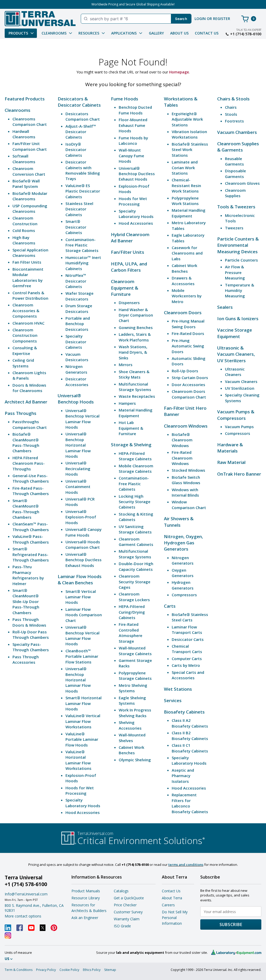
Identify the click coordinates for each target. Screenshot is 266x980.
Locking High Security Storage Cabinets (134, 502)
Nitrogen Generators (76, 369)
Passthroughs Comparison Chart (29, 424)
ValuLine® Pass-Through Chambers (30, 539)
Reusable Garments (234, 161)
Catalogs (121, 890)
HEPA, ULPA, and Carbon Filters (129, 267)
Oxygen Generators (183, 572)
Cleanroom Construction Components (24, 335)
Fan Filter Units (26, 262)
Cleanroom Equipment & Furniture (124, 287)
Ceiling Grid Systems (23, 363)
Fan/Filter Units (127, 252)
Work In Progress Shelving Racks (135, 712)
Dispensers (129, 302)
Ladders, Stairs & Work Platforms (135, 337)
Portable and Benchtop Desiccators (77, 324)
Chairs (231, 107)
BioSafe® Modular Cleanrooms (29, 196)
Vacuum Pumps (239, 426)
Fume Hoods (124, 99)
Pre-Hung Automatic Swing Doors (188, 346)
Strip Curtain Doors (190, 377)
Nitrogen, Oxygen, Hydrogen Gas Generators (183, 542)
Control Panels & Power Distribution (30, 295)
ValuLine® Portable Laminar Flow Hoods (81, 739)
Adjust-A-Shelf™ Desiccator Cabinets (80, 132)
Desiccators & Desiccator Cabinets (79, 102)
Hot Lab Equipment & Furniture (131, 428)
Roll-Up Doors (185, 370)
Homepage (179, 72)
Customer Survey (128, 911)
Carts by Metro (186, 665)
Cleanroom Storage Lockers (134, 596)
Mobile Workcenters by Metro (187, 296)
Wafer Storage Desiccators (79, 296)
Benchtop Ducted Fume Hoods (135, 110)
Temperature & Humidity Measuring (239, 290)
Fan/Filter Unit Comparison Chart (29, 146)
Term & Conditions (18, 970)
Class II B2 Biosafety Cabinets (190, 735)
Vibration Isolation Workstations (189, 134)
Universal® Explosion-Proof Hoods (80, 517)
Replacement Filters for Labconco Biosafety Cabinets (190, 803)
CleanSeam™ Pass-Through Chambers (30, 526)
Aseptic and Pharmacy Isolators (183, 775)
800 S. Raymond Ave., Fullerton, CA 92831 (34, 908)
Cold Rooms (23, 230)
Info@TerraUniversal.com (26, 894)
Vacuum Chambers (237, 132)
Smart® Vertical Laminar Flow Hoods (80, 597)
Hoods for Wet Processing (79, 790)
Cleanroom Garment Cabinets (136, 541)
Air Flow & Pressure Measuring (235, 272)
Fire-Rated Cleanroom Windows (182, 458)
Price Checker (125, 904)
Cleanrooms (17, 110)
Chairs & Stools (233, 99)
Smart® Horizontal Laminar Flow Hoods (83, 703)
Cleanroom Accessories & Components (25, 310)
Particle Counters (241, 260)
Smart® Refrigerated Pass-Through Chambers (30, 554)
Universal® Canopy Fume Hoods (83, 532)
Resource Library (85, 897)
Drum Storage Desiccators (78, 308)
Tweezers (234, 227)
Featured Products (25, 99)
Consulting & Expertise (24, 350)
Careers (168, 904)
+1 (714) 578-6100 (245, 34)
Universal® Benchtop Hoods (76, 399)
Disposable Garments (235, 173)
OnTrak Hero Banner (239, 474)
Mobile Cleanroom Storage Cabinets (136, 468)
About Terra (172, 897)
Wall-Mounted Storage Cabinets (135, 650)
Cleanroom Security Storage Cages (134, 581)
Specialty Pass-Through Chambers (30, 647)
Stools (231, 114)
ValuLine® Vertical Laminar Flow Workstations (82, 721)
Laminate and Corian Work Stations (185, 167)
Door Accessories (188, 384)
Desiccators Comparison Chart (82, 116)
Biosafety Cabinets (184, 712)
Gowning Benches (136, 327)
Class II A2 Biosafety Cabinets (190, 723)
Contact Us (206, 33)
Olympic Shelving (135, 759)
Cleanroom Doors (183, 313)
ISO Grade (122, 925)
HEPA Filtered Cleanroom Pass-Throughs (28, 463)
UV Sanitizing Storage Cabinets (135, 529)
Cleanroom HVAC (28, 323)
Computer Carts (187, 658)
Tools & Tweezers (236, 207)
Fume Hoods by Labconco (133, 140)
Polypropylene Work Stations (185, 200)
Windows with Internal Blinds (185, 492)
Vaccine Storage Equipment (234, 333)
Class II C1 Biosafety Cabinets (190, 748)
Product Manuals (85, 890)
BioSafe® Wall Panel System (26, 183)
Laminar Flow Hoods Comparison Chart (83, 615)
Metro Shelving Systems (133, 688)
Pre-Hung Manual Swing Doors (188, 323)
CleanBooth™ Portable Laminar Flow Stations (81, 656)
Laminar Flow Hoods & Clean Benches (80, 579)
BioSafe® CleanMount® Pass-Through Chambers (25, 442)
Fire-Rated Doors (188, 333)
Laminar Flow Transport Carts (187, 629)
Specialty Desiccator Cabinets (75, 341)
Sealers (225, 307)
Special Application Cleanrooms (30, 252)
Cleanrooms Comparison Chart (29, 121)
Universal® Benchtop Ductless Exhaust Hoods (83, 560)
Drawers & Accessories (183, 280)
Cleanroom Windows (186, 426)
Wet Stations (178, 689)
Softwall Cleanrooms (23, 158)
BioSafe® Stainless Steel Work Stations (190, 149)
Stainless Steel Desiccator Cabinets (79, 209)
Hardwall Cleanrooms (23, 134)
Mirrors (125, 364)
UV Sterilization (239, 388)
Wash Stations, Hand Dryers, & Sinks (133, 352)
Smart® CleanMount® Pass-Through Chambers (25, 509)
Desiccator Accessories (76, 381)
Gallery (156, 33)
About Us (179, 33)
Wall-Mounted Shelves (132, 737)
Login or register (212, 18)
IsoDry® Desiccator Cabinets (75, 149)
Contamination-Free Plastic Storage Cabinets (81, 245)
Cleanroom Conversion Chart (28, 171)
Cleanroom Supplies (235, 193)
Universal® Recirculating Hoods (77, 468)
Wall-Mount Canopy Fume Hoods (131, 155)
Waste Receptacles (137, 396)
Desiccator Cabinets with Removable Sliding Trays (82, 170)
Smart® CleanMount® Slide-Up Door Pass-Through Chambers (25, 601)
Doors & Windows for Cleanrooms (29, 387)
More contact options (23, 916)
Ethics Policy (92, 970)
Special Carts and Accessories (188, 675)
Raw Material (231, 462)
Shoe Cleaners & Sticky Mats (134, 374)
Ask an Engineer (84, 917)
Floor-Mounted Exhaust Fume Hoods (133, 125)
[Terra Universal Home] (40, 18)
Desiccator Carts (188, 639)
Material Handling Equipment (135, 412)
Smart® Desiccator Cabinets (75, 227)
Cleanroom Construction (24, 220)
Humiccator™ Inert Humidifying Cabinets (83, 263)
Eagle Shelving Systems (132, 700)
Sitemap (110, 970)
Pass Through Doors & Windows (29, 622)
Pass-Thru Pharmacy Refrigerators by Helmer (28, 575)
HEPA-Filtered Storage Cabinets (135, 456)
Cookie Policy (69, 970)
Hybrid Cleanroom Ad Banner (130, 237)
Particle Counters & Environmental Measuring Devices (238, 245)
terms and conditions (185, 864)
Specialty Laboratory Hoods (82, 802)
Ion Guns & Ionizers (237, 318)
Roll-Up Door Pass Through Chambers (30, 634)
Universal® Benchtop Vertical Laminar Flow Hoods (82, 419)
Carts (170, 606)
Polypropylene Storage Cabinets (135, 675)
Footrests (234, 121)
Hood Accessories (82, 812)
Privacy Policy (46, 970)
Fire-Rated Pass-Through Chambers (30, 490)
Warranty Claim (126, 918)
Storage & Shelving (131, 445)
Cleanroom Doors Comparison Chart (189, 394)
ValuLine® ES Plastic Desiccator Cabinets (82, 191)
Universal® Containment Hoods (77, 486)
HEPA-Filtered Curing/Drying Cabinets (132, 612)
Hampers (127, 403)
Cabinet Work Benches (131, 750)
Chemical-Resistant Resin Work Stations (186, 185)
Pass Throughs (20, 413)
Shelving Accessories (130, 725)
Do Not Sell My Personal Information (175, 917)
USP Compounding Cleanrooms (29, 208)
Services (173, 700)
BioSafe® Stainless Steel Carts (190, 617)
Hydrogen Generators (183, 585)
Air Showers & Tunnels (179, 522)
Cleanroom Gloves (242, 183)
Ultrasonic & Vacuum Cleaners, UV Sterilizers (236, 354)
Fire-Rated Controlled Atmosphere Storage (130, 632)
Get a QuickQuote (129, 897)
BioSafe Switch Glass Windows (186, 480)
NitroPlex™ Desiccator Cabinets (75, 281)
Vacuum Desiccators (76, 357)
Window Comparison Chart (189, 504)
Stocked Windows (188, 470)
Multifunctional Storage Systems (135, 386)
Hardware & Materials (230, 448)
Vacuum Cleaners (241, 381)
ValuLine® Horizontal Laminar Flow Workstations (78, 760)
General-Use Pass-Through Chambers (30, 478)
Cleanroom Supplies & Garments (238, 147)
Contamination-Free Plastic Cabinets (134, 483)
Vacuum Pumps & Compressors (235, 415)
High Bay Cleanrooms (23, 240)
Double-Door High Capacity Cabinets (136, 566)
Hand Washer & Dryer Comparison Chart (136, 315)
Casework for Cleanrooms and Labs (187, 253)
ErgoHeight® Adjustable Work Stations (187, 119)
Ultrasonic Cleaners (235, 371)
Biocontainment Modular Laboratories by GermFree (27, 277)
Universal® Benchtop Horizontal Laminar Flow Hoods (78, 445)
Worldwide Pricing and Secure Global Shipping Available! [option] (133, 4)
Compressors (184, 594)
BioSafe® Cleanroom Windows (182, 440)
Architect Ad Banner (26, 402)
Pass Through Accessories (25, 659)
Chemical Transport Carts (187, 648)
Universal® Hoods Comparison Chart (82, 544)
